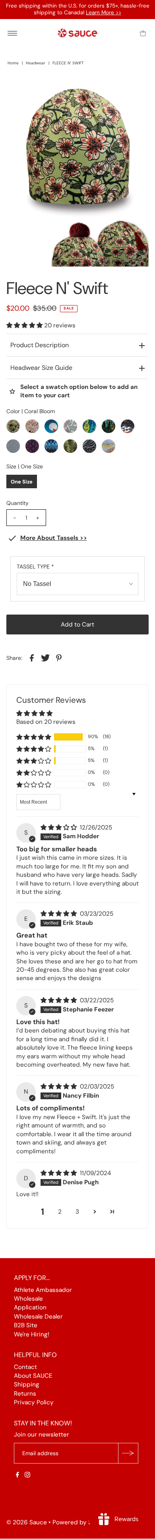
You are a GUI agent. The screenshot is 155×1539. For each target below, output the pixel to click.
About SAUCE (33, 1376)
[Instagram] (27, 1476)
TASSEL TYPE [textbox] (35, 566)
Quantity (17, 503)
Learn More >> (103, 12)
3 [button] (77, 1212)
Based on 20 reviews (46, 722)
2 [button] (60, 1212)
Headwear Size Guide (41, 367)
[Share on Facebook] (32, 657)
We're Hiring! (31, 1334)
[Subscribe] (128, 1454)
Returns (25, 1394)
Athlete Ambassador (43, 1290)
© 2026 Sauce (26, 1523)
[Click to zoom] (136, 89)
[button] (25, 325)
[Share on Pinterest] (59, 657)
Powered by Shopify (81, 1523)
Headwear (35, 63)
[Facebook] (17, 1476)
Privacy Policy (34, 1403)
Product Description (39, 345)
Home (13, 63)
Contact (25, 1367)
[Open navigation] (12, 33)
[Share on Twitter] (45, 657)
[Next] (38, 89)
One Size (22, 481)
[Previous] (19, 89)
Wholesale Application (30, 1303)
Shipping (26, 1385)
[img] (59, 827)
